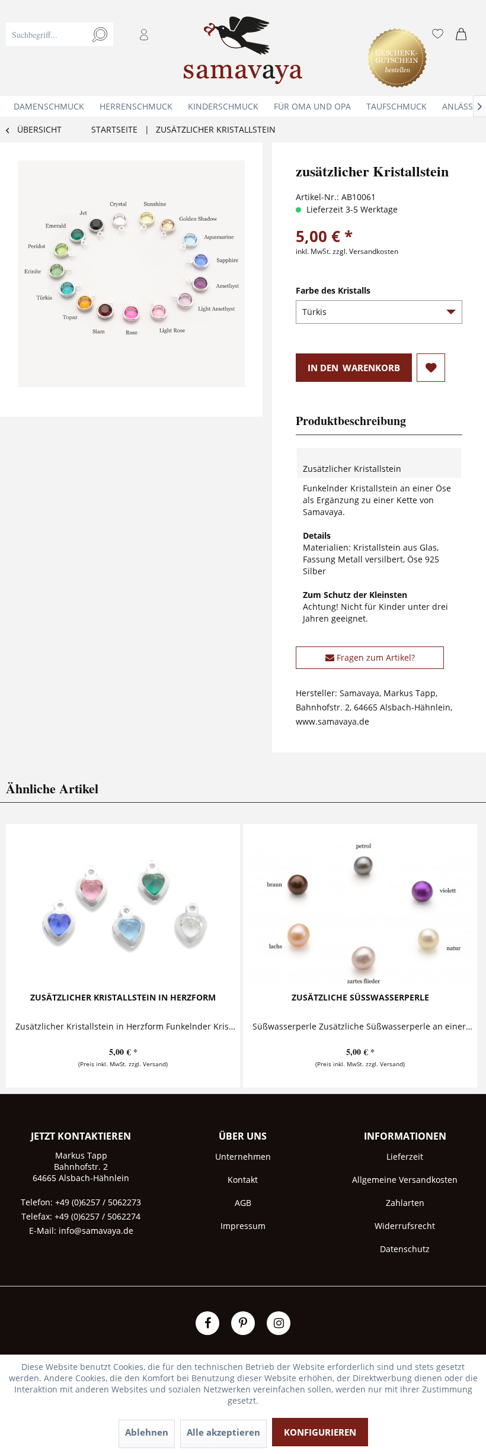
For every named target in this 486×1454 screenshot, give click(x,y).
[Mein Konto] (145, 34)
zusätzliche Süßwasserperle (360, 997)
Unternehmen (243, 1156)
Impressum (243, 1225)
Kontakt (243, 1179)
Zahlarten (405, 1202)
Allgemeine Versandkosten (405, 1179)
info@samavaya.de (96, 1230)
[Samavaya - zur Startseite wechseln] (243, 54)
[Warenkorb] (464, 34)
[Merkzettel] (438, 34)
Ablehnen (146, 1432)
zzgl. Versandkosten (365, 251)
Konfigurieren (320, 1432)
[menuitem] (90, 48)
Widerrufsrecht (405, 1225)
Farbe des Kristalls (333, 290)
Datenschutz (405, 1248)
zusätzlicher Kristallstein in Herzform (123, 997)
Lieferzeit (404, 1156)
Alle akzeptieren (223, 1432)
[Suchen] (100, 34)
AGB (243, 1202)
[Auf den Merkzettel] (431, 367)
